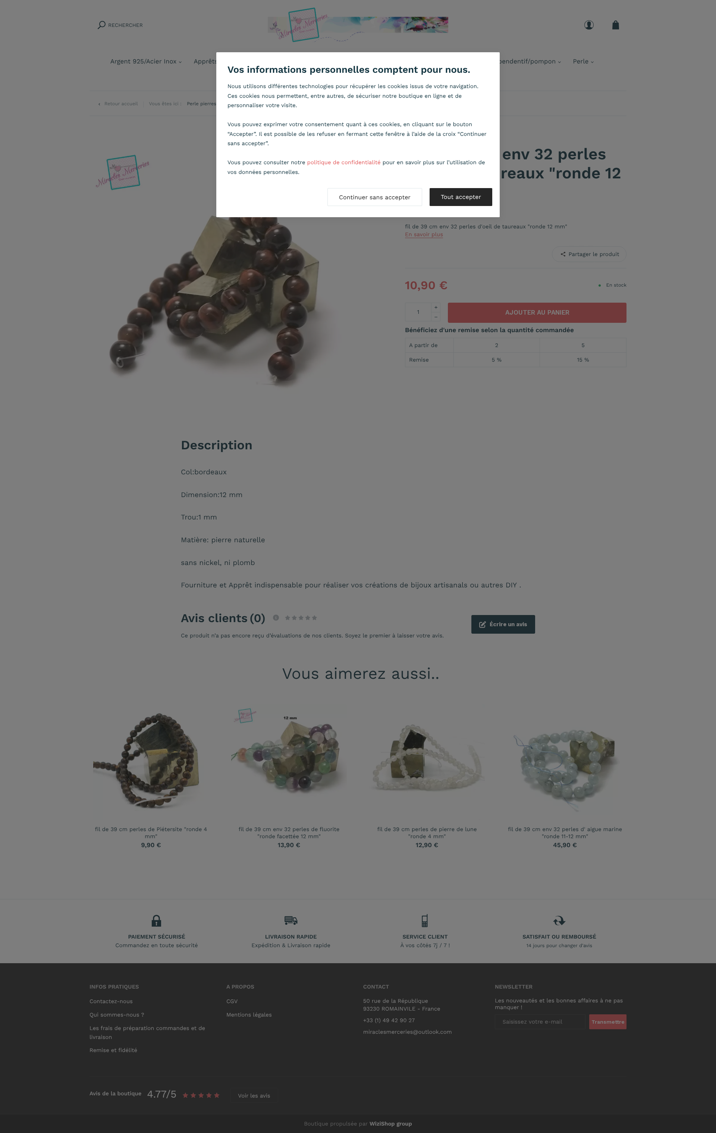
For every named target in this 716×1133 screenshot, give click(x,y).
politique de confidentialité (344, 162)
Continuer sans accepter (375, 197)
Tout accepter (461, 196)
